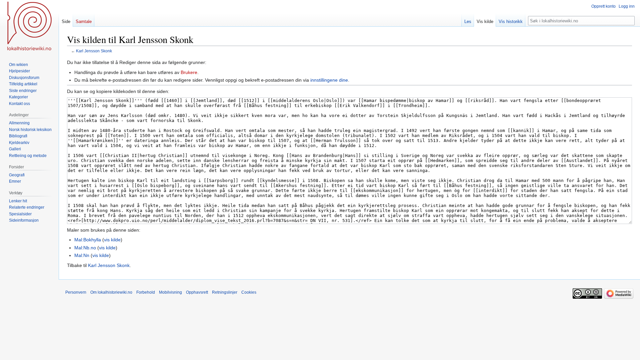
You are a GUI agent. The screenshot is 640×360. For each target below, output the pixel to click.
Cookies (248, 292)
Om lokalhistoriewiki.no (111, 292)
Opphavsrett (197, 292)
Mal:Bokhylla (87, 239)
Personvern (75, 292)
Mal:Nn (81, 255)
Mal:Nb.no (85, 247)
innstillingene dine (329, 80)
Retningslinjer (224, 292)
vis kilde (112, 239)
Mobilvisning (170, 292)
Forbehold (145, 292)
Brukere (189, 72)
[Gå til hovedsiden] (29, 26)
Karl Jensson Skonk (94, 51)
